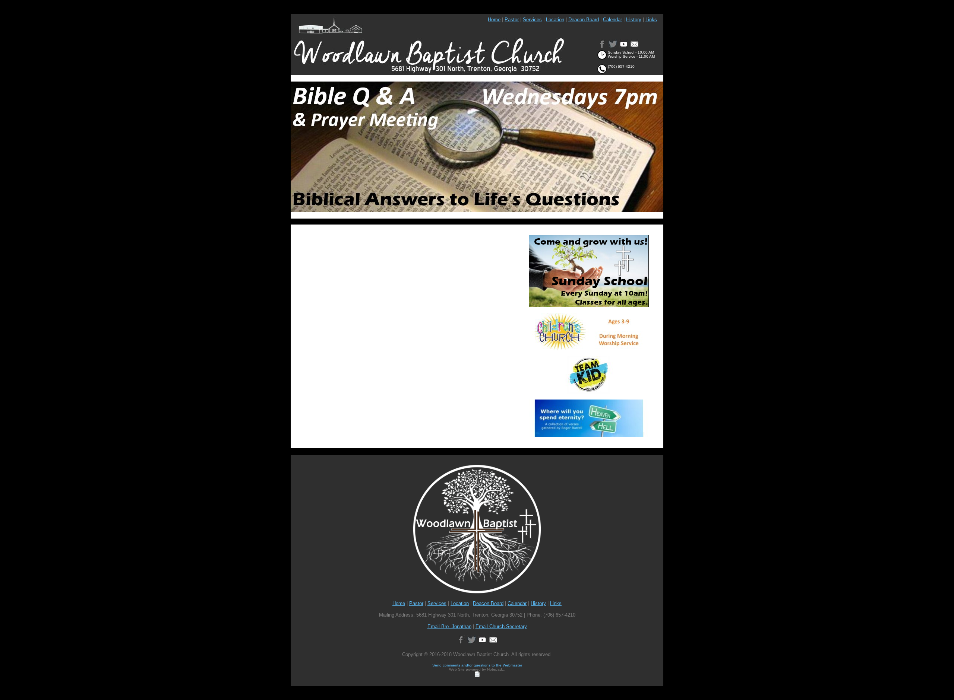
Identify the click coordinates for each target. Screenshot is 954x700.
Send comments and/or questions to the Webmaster (477, 665)
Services (532, 19)
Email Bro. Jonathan (449, 626)
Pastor (512, 19)
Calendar (612, 19)
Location (555, 19)
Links (651, 19)
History (633, 19)
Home (494, 19)
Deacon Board (583, 19)
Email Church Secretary (501, 626)
